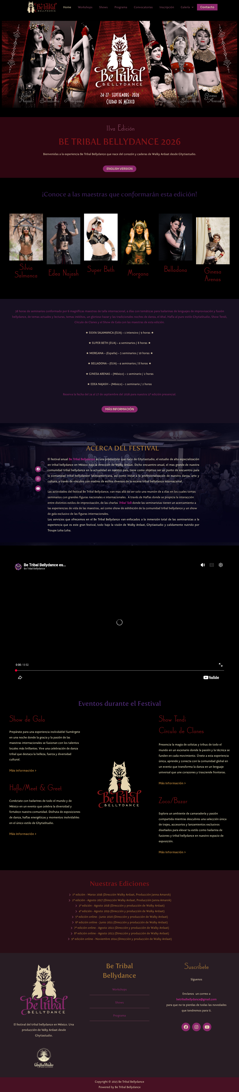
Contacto (207, 7)
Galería (185, 7)
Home (67, 7)
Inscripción (166, 7)
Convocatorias (143, 7)
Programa (120, 7)
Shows (103, 7)
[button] (187, 7)
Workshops (85, 7)
